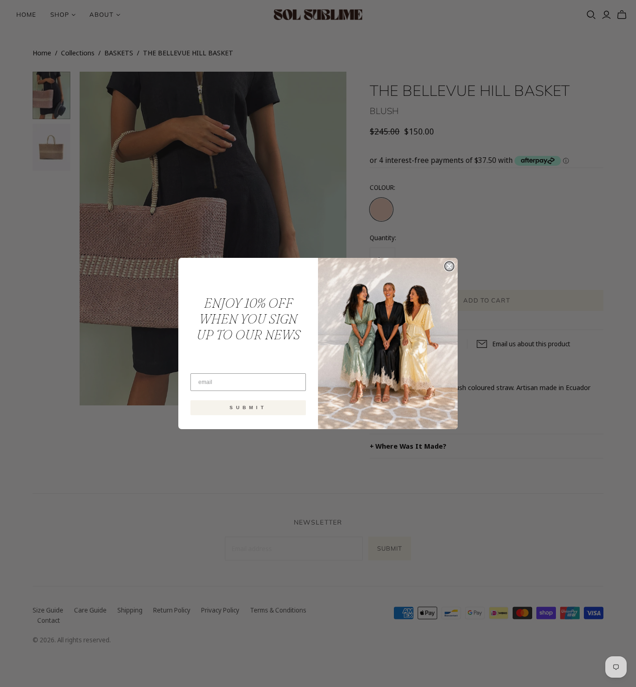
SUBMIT (248, 407)
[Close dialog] (449, 266)
